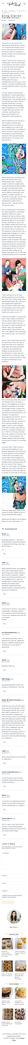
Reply (4, 553)
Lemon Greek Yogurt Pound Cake (20, 953)
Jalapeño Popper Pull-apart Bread (19, 1002)
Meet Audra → (14, 927)
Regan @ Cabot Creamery (11, 700)
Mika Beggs (6, 679)
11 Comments (11, 20)
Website (4, 891)
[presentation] (7, 943)
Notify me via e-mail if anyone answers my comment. (12, 896)
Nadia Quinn (12, 510)
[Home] (2, 11)
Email (4, 883)
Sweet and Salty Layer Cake (6, 1002)
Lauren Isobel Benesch (10, 772)
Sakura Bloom (6, 45)
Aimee (4, 795)
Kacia (4, 534)
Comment (6, 853)
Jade (3, 563)
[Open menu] (3, 3)
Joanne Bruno (7, 818)
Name (4, 875)
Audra (4, 20)
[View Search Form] (24, 3)
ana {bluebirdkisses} (9, 632)
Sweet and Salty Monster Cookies (7, 1023)
